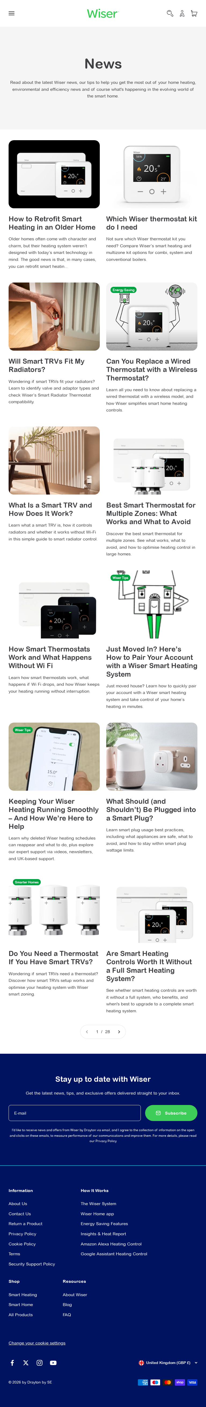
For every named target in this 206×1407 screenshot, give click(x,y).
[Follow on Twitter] (26, 1362)
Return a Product (25, 1223)
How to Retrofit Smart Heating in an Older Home (52, 223)
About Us (18, 1203)
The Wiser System (98, 1203)
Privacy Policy (106, 1141)
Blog (67, 1304)
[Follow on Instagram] (39, 1362)
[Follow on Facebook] (12, 1362)
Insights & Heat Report (103, 1233)
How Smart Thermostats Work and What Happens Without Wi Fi (50, 657)
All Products (21, 1314)
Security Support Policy (32, 1264)
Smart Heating (23, 1294)
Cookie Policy (22, 1244)
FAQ (67, 1314)
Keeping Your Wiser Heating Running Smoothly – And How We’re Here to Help (54, 813)
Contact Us (20, 1213)
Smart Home (21, 1304)
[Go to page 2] (119, 1031)
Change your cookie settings (37, 1343)
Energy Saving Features (104, 1223)
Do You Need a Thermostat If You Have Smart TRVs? (53, 957)
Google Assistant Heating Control (114, 1253)
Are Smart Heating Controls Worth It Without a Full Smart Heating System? (149, 965)
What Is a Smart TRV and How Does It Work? (50, 509)
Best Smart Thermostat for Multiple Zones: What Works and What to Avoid (151, 513)
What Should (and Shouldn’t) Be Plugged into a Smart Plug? (151, 809)
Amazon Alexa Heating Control (111, 1244)
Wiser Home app (97, 1213)
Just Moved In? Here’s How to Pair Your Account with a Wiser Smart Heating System (151, 661)
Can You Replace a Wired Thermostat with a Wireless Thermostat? (151, 369)
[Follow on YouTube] (53, 1362)
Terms (14, 1253)
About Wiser (75, 1294)
